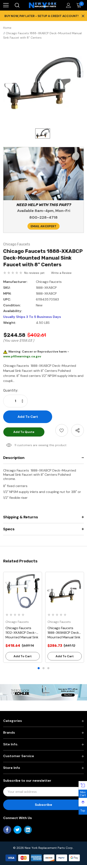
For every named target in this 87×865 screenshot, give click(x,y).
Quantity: (10, 390)
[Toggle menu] (6, 5)
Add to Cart (23, 656)
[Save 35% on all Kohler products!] (43, 692)
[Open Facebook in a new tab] (7, 830)
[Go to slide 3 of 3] (48, 668)
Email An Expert (43, 226)
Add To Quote (23, 432)
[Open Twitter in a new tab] (18, 830)
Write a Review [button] (61, 273)
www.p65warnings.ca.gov (22, 356)
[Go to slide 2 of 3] (43, 668)
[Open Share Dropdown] (77, 430)
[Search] (16, 5)
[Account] (67, 5)
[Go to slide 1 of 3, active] (39, 668)
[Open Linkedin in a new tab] (28, 830)
